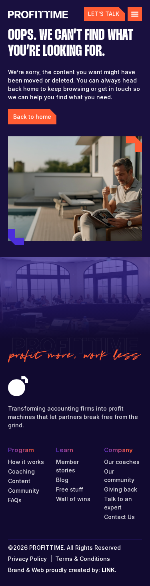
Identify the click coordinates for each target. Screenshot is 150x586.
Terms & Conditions (82, 558)
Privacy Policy (27, 558)
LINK (108, 569)
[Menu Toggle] (135, 14)
